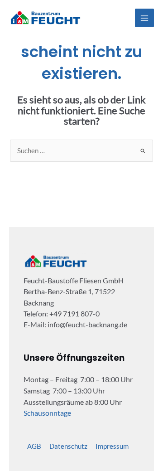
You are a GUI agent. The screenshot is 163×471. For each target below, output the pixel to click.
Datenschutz (68, 446)
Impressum (112, 446)
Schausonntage (47, 412)
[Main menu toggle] (144, 18)
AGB (34, 446)
